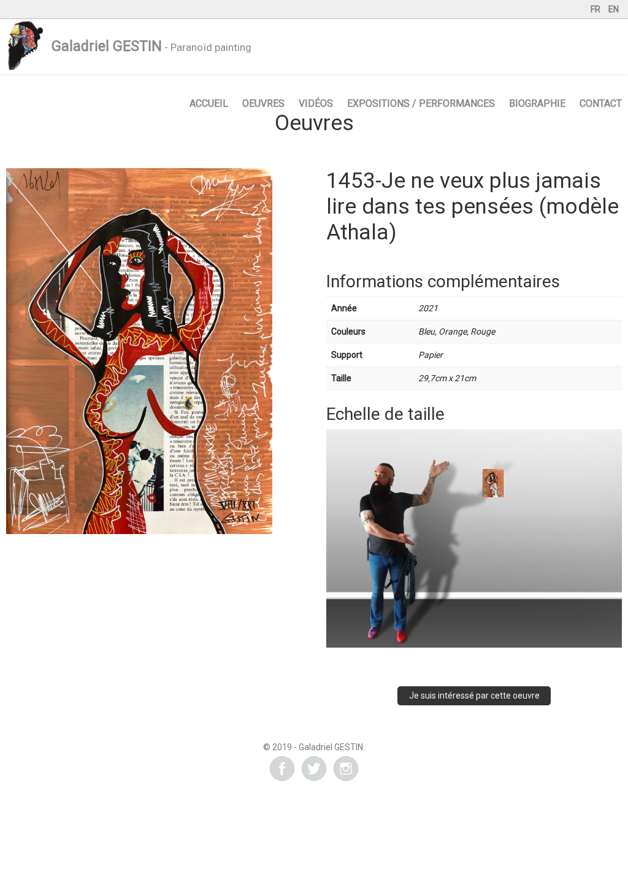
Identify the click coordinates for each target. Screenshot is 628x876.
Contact (601, 103)
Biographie (537, 103)
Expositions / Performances (421, 103)
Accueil (209, 103)
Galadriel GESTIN (107, 46)
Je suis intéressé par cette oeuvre (474, 695)
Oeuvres (263, 103)
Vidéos (316, 103)
